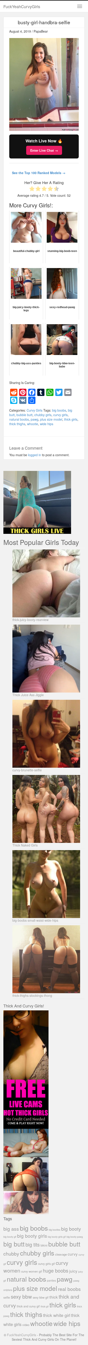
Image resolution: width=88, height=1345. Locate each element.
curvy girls (60, 414)
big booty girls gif (57, 1236)
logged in (34, 455)
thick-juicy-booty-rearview (30, 619)
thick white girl (56, 1315)
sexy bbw (21, 1296)
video (25, 1325)
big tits (32, 1244)
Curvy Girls (34, 410)
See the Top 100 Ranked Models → (38, 172)
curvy (73, 1254)
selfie (6, 1297)
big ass (11, 1228)
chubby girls (42, 414)
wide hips (46, 424)
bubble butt (24, 414)
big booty (71, 1228)
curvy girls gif (46, 1263)
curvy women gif (31, 1271)
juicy (73, 1271)
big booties (54, 1229)
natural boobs (19, 419)
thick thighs (17, 424)
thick (53, 1297)
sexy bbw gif (41, 1297)
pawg (34, 419)
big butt (14, 1243)
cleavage (61, 1254)
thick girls (70, 419)
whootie (32, 424)
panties (51, 1280)
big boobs (59, 410)
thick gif (45, 1306)
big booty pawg (75, 1236)
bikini (44, 1245)
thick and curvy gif (28, 1306)
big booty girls (32, 1235)
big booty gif (9, 1236)
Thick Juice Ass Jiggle (28, 695)
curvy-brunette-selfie (27, 770)
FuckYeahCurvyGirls (21, 6)
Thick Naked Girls (25, 845)
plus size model (51, 419)
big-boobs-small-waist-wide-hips (35, 920)
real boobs (69, 1288)
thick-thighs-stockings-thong (32, 995)
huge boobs (55, 1270)
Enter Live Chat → (44, 150)
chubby (11, 1253)
